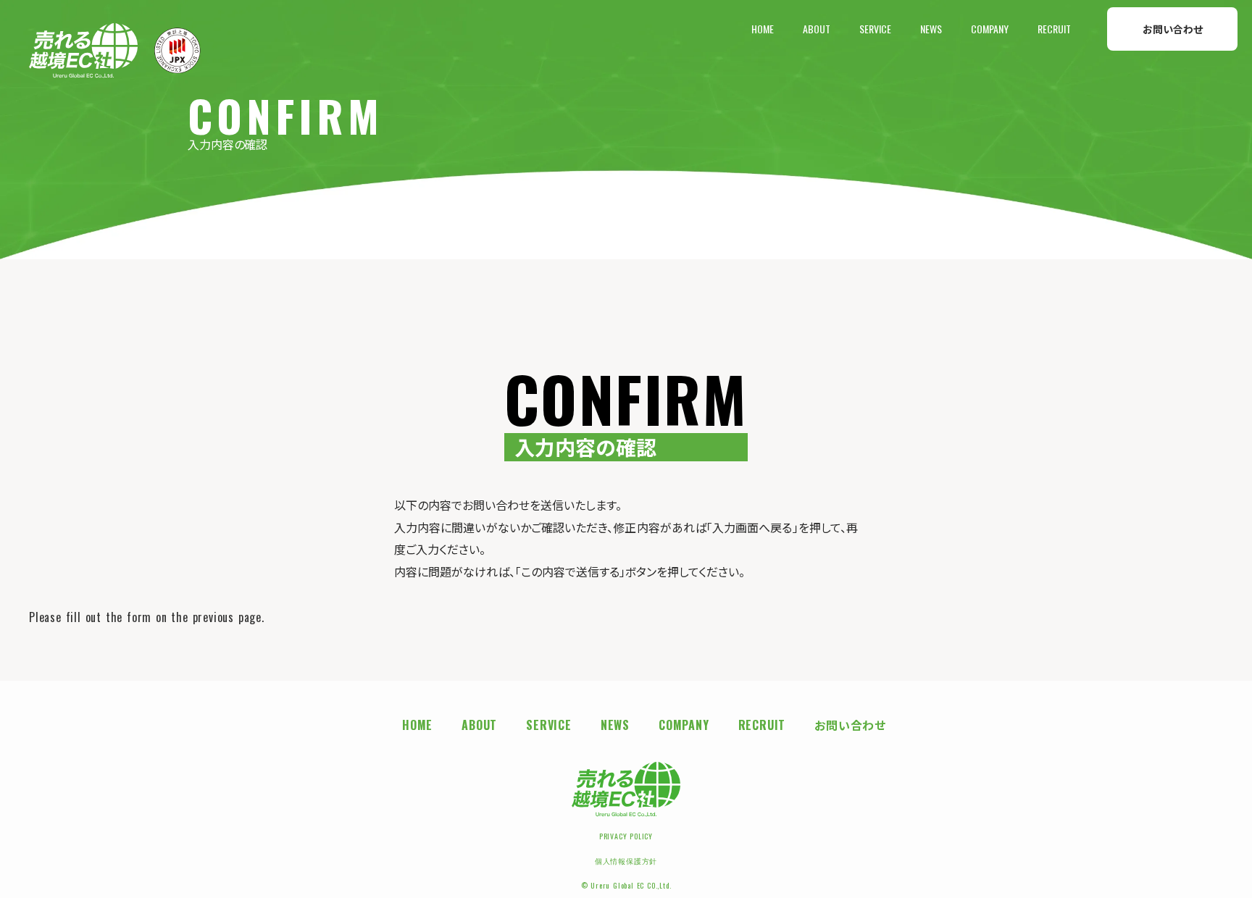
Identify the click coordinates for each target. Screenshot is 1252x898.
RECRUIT (1054, 29)
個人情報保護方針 (626, 860)
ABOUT (816, 29)
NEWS (931, 29)
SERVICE (875, 29)
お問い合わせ (1173, 28)
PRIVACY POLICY (626, 836)
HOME (762, 29)
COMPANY (990, 29)
